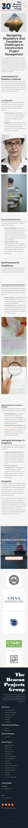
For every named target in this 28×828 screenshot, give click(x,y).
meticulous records (9, 427)
